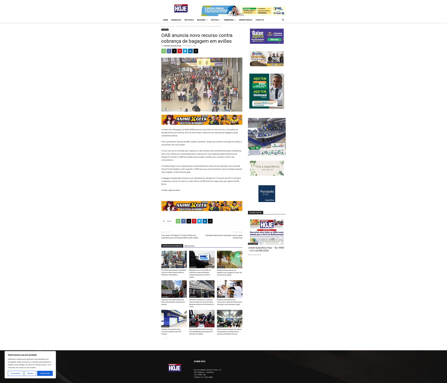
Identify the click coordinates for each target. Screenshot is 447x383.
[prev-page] (162, 338)
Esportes (220, 326)
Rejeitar (30, 373)
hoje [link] (205, 129)
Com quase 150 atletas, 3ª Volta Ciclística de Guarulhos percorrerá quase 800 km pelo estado (179, 236)
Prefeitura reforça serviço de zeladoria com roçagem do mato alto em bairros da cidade (229, 272)
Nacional (201, 20)
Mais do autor (190, 246)
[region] (30, 364)
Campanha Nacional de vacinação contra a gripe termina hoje (223, 236)
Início (163, 26)
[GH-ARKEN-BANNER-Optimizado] (267, 175)
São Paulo (189, 20)
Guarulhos (176, 20)
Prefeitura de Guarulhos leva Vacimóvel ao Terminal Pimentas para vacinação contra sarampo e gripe (229, 302)
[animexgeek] (201, 124)
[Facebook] (169, 51)
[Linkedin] (190, 51)
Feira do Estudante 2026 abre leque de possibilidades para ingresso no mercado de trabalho (201, 331)
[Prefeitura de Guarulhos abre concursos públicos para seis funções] (174, 318)
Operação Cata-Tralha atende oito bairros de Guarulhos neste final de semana (173, 302)
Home (165, 20)
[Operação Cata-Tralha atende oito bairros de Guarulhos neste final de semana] (174, 289)
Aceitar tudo (45, 373)
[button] (283, 20)
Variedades (229, 20)
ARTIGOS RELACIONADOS (172, 246)
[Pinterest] (179, 51)
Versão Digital (245, 20)
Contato (260, 20)
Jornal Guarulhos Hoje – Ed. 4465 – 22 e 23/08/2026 (266, 249)
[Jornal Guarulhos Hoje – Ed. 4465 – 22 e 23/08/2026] (267, 231)
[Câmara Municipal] (267, 43)
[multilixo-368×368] (267, 155)
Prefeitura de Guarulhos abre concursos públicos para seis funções (171, 331)
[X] (174, 51)
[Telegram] (185, 51)
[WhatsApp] (163, 51)
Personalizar (15, 373)
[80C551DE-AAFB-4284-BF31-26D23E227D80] (266, 108)
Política (214, 20)
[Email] (195, 51)
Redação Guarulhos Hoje (172, 46)
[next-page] (166, 338)
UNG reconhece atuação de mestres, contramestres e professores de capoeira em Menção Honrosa (229, 331)
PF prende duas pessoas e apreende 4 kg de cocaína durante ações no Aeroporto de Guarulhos (173, 272)
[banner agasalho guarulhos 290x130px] (267, 66)
